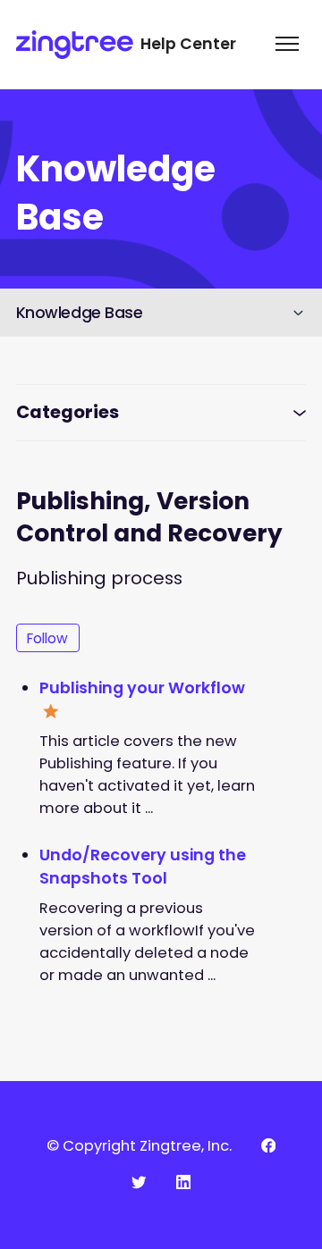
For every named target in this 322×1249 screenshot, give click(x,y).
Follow (47, 638)
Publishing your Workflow (142, 688)
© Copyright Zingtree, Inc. (139, 1146)
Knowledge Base (79, 312)
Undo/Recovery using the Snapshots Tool (142, 866)
